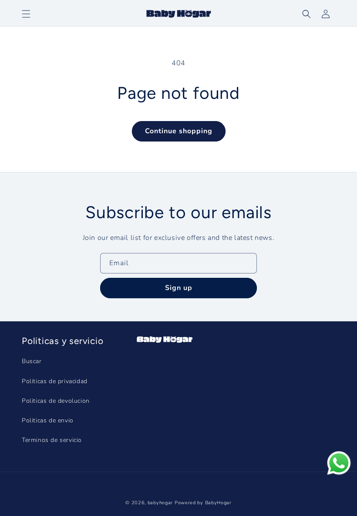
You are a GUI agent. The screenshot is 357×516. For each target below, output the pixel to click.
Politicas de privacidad (55, 381)
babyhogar (160, 502)
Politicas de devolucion (56, 401)
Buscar (32, 361)
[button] (306, 14)
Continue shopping (178, 131)
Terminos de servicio (52, 440)
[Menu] (26, 14)
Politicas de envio (48, 420)
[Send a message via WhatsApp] (339, 463)
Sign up (178, 288)
